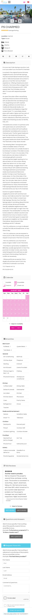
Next (19, 328)
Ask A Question (16, 536)
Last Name (6, 567)
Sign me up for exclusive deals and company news (15, 605)
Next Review (10, 510)
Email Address (7, 575)
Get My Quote (16, 610)
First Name (6, 560)
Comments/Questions (10, 582)
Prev (13, 328)
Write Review (21, 510)
